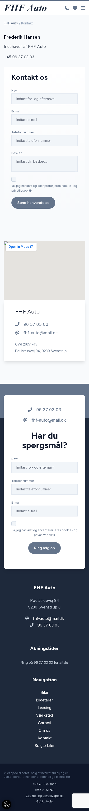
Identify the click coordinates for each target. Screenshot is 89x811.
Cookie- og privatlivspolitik (45, 795)
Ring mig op (44, 548)
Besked (16, 153)
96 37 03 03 (35, 324)
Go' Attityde (44, 801)
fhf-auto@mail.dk (40, 332)
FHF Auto (11, 23)
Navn (15, 90)
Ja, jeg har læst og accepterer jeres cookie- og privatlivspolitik (44, 188)
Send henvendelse (33, 202)
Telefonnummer (22, 132)
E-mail (15, 111)
